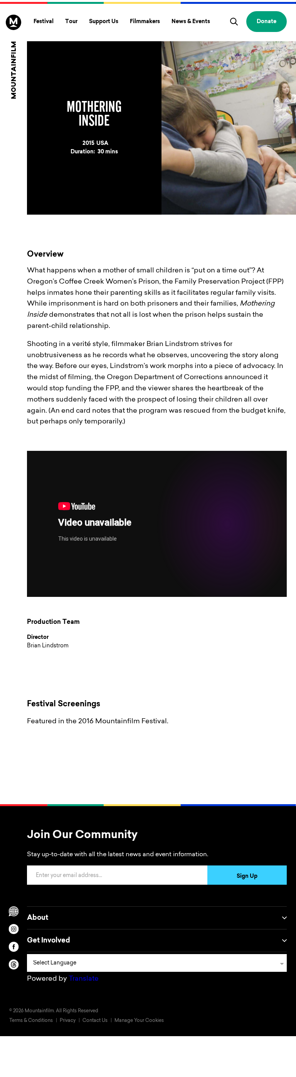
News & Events (191, 22)
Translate (84, 979)
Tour (71, 22)
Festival (44, 22)
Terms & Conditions (31, 1020)
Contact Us (95, 1020)
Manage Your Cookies (139, 1020)
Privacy (68, 1020)
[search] (234, 21)
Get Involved (48, 941)
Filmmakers (145, 22)
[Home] (13, 57)
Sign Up (247, 876)
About (37, 918)
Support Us (103, 22)
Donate (266, 22)
